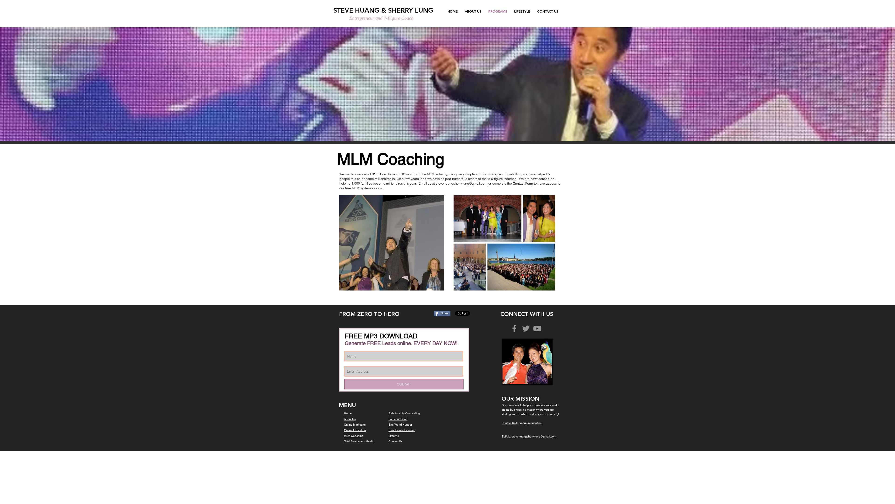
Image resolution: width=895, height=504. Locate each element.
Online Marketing (355, 424)
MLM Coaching (353, 436)
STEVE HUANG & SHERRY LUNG (383, 10)
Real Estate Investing (402, 430)
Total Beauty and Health (359, 441)
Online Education (355, 430)
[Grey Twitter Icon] (526, 328)
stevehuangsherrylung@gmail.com (461, 183)
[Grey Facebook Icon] (514, 328)
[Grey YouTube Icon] (537, 328)
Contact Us (396, 441)
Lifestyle (394, 436)
